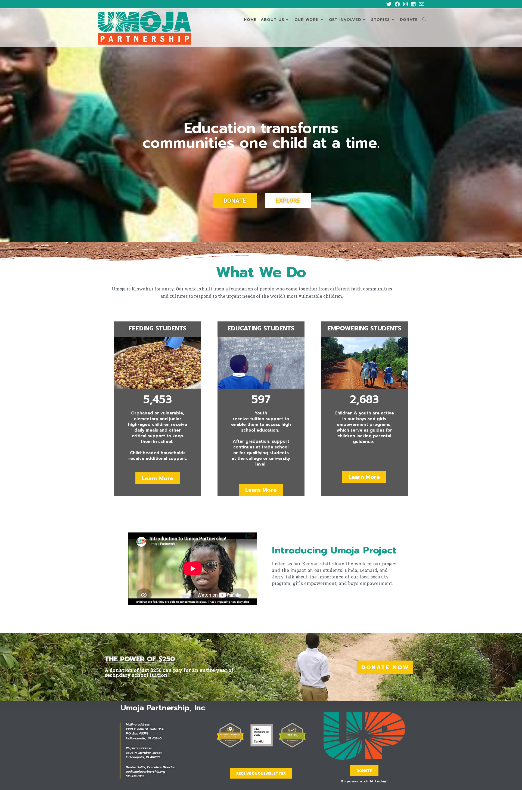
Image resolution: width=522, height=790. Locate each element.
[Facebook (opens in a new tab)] (397, 4)
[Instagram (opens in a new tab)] (405, 4)
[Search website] (424, 20)
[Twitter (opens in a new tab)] (389, 4)
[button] (235, 200)
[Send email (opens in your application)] (420, 4)
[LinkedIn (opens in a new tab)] (413, 4)
